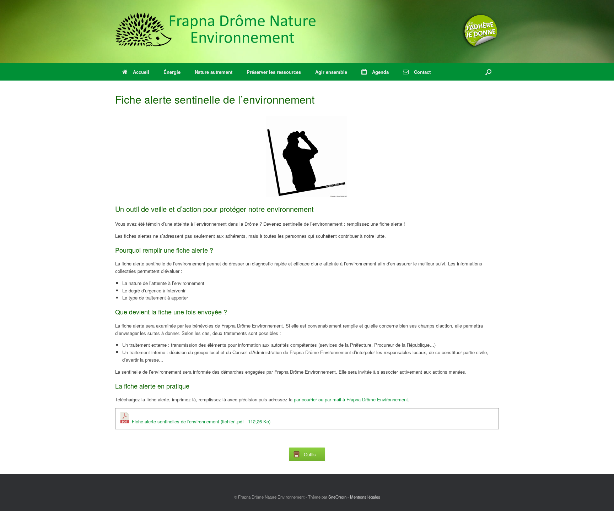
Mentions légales (365, 497)
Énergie (172, 71)
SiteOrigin (337, 497)
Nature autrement (213, 71)
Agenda (380, 71)
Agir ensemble (331, 71)
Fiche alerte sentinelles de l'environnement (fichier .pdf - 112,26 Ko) (200, 421)
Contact (422, 71)
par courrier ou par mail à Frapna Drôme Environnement (351, 399)
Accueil (141, 71)
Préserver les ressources (274, 71)
